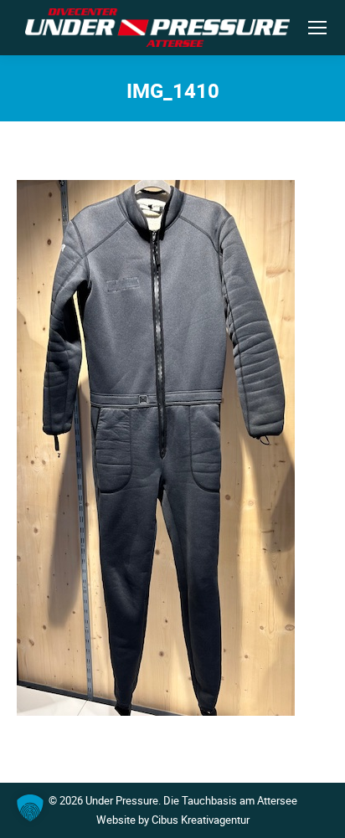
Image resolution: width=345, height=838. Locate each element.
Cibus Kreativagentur (201, 819)
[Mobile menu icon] (317, 28)
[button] (30, 808)
